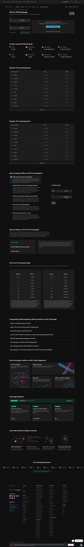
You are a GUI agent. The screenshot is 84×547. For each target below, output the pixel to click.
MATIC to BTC (38, 533)
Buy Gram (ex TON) (52, 505)
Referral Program (25, 502)
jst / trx (46, 155)
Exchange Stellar (38, 514)
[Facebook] (18, 496)
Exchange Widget (25, 497)
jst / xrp (46, 145)
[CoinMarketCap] (14, 498)
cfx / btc (46, 75)
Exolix (24, 514)
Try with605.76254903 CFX (53, 26)
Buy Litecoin (51, 503)
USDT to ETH (38, 524)
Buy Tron (50, 500)
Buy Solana (51, 494)
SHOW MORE (42, 109)
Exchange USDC (38, 509)
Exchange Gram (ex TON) (40, 507)
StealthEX (24, 512)
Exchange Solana (38, 494)
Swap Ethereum (65, 487)
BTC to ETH (38, 528)
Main (10, 9)
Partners (24, 505)
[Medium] (12, 498)
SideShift (24, 516)
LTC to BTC (38, 535)
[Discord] (16, 496)
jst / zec (46, 138)
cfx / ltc (46, 88)
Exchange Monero (39, 503)
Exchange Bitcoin (39, 487)
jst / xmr (46, 135)
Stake (63, 511)
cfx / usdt (46, 95)
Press (23, 489)
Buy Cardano (51, 496)
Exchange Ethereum (39, 489)
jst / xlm (46, 152)
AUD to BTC (51, 524)
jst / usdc (46, 159)
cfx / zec (46, 85)
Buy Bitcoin (51, 487)
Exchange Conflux (20, 9)
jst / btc (46, 128)
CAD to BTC (51, 526)
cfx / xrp (46, 92)
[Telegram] (12, 496)
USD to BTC (51, 533)
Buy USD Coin (51, 509)
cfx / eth (46, 78)
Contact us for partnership (41, 471)
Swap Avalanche (65, 496)
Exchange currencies (39, 485)
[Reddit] (14, 496)
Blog (23, 487)
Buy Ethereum (51, 489)
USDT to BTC (38, 526)
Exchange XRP (38, 500)
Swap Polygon (65, 498)
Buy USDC (50, 507)
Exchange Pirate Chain (39, 516)
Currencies (14, 9)
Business (24, 495)
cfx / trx (46, 102)
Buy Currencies (51, 485)
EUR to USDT (51, 528)
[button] (77, 6)
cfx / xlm (46, 99)
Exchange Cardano (39, 496)
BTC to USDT (38, 537)
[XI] (10, 496)
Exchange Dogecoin (39, 498)
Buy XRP (50, 498)
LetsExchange (25, 519)
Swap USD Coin (65, 494)
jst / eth (46, 131)
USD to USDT (51, 535)
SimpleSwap (25, 510)
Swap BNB (64, 489)
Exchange (64, 506)
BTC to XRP (38, 522)
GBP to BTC (51, 522)
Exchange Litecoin (39, 505)
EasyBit (24, 521)
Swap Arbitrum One (66, 500)
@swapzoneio (11, 510)
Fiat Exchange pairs (52, 517)
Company (24, 485)
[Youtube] (10, 498)
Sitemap (64, 504)
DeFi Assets (65, 485)
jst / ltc (46, 142)
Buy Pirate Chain (51, 514)
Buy (63, 508)
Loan (63, 513)
